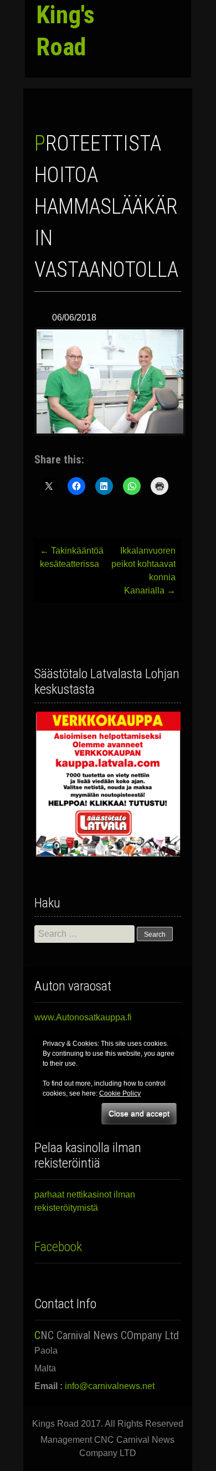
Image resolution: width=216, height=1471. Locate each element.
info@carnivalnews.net (110, 1386)
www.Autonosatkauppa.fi (83, 1017)
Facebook (58, 1247)
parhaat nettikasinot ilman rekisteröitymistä (84, 1201)
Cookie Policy (120, 1093)
